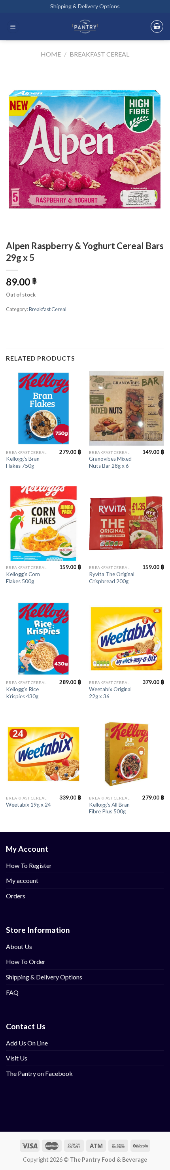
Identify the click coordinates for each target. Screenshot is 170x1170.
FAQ (12, 992)
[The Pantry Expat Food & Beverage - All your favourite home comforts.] (85, 26)
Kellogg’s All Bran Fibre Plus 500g (109, 808)
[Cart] (157, 26)
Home (51, 54)
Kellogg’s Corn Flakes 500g (23, 577)
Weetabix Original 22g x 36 (110, 692)
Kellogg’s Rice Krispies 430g (22, 692)
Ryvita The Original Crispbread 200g (111, 577)
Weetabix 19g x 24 (28, 804)
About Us (19, 946)
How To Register (29, 865)
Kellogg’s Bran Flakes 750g (23, 462)
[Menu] (13, 26)
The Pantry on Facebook (39, 1073)
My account (22, 880)
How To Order (25, 961)
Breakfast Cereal (99, 54)
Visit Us (16, 1058)
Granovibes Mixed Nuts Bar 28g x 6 (110, 462)
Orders (15, 896)
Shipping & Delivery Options (85, 6)
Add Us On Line (27, 1043)
